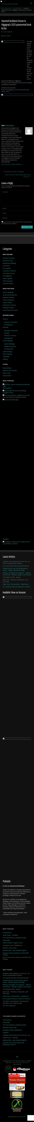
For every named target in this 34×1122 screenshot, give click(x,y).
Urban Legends (7, 278)
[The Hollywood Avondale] (17, 1094)
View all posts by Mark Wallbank (12, 164)
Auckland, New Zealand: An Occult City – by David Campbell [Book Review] (16, 562)
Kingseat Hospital (8, 297)
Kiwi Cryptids (7, 268)
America (5, 319)
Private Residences (8, 300)
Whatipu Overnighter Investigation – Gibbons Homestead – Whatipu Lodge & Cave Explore (17, 574)
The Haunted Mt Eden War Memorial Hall (16, 566)
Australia (5, 327)
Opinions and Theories (10, 370)
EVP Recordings (8, 281)
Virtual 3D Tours (8, 260)
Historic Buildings (8, 292)
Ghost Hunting (7, 354)
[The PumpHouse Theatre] (21, 1069)
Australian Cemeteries (11, 330)
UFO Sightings (7, 276)
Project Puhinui (7, 302)
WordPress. (23, 1116)
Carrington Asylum (8, 307)
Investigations (8, 325)
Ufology (5, 359)
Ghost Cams (6, 373)
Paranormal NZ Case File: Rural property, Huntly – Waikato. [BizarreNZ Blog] (15, 569)
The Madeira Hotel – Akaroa (11, 577)
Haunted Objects (8, 283)
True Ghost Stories (9, 273)
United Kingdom (8, 341)
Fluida (16, 1116)
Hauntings (6, 356)
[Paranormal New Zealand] (9, 3)
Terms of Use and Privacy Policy (20, 1062)
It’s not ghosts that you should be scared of (16, 587)
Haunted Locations (9, 258)
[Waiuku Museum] (17, 1080)
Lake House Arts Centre (10, 310)
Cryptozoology (7, 351)
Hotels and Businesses (10, 295)
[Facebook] (17, 1057)
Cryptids (6, 333)
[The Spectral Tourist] (17, 1105)
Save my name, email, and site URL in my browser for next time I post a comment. (16, 222)
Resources (8, 8)
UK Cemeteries (8, 349)
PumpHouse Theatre (9, 305)
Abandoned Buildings (9, 263)
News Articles (7, 375)
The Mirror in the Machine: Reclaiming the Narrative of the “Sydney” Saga (16, 1002)
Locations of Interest (9, 271)
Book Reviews (17, 8)
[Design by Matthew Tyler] (8, 1069)
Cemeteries (6, 266)
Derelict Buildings (9, 344)
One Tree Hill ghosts (9, 1006)
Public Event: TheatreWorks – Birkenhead (15, 584)
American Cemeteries (10, 322)
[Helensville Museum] (17, 1087)
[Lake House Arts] (17, 1075)
